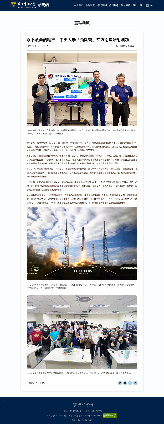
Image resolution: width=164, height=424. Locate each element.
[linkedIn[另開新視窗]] (120, 383)
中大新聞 (78, 5)
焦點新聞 (90, 5)
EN (151, 5)
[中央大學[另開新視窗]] (83, 405)
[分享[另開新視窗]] (135, 383)
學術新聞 (102, 5)
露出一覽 (137, 5)
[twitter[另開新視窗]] (125, 383)
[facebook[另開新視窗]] (130, 383)
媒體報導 (114, 5)
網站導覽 (125, 5)
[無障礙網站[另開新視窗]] (110, 416)
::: (72, 5)
